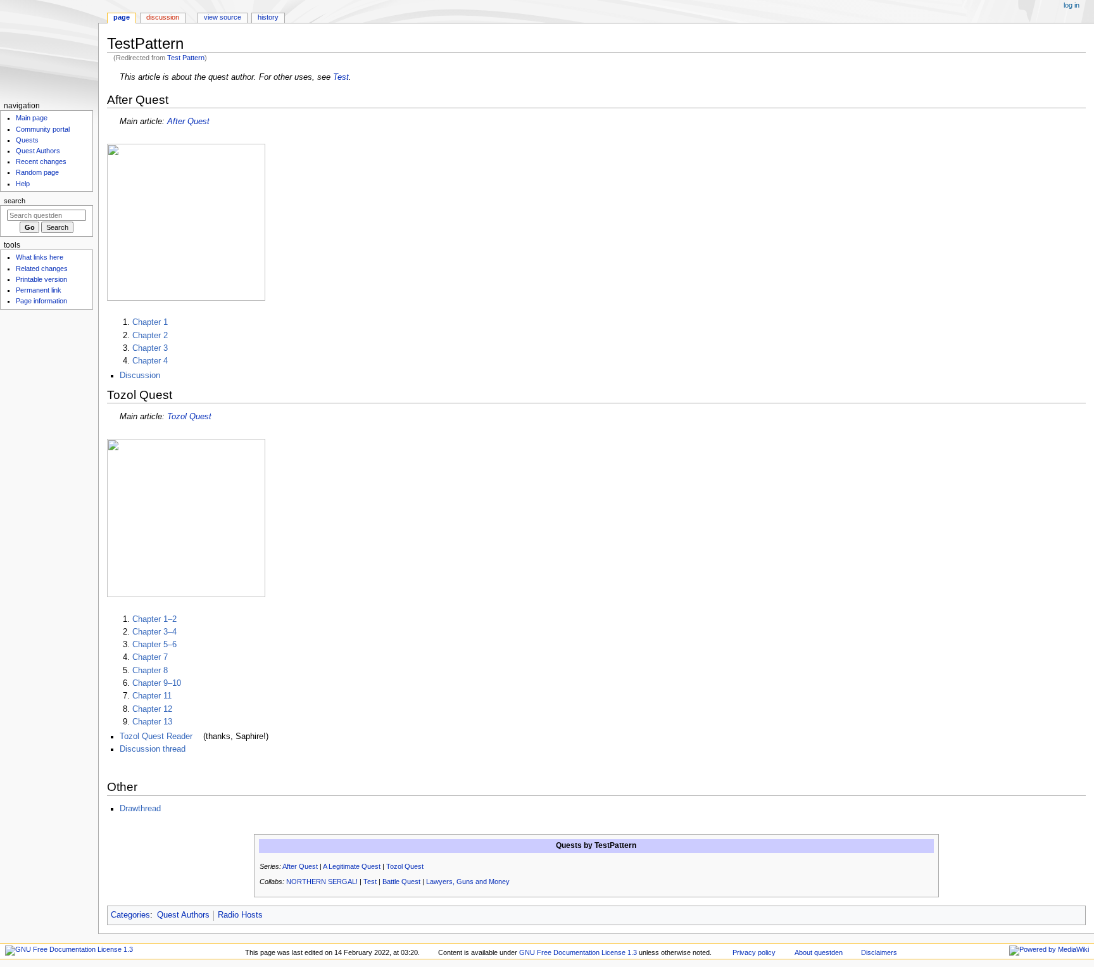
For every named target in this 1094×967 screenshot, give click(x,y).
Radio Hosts (240, 915)
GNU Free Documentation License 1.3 (578, 952)
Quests (27, 140)
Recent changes (41, 161)
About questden (819, 952)
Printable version (41, 279)
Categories (130, 915)
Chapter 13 (152, 721)
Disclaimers (879, 952)
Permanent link (38, 290)
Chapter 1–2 (154, 619)
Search (14, 201)
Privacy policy (754, 952)
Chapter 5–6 (154, 644)
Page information (41, 301)
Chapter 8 (150, 670)
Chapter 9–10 (156, 683)
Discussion (140, 375)
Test (341, 77)
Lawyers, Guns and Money (468, 881)
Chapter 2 (150, 335)
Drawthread (140, 808)
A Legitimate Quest (351, 866)
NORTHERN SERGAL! (322, 881)
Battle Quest (401, 881)
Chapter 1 (150, 322)
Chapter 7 (150, 657)
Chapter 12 (152, 709)
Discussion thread (152, 749)
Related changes (42, 268)
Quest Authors (183, 915)
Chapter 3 (150, 348)
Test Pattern (185, 57)
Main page (31, 118)
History (268, 17)
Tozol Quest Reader (156, 736)
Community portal (43, 129)
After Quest (188, 121)
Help (23, 183)
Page (121, 17)
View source (222, 17)
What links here (39, 257)
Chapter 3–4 (154, 632)
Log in (1071, 5)
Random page (37, 172)
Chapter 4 (150, 361)
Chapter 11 (152, 696)
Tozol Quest (189, 416)
